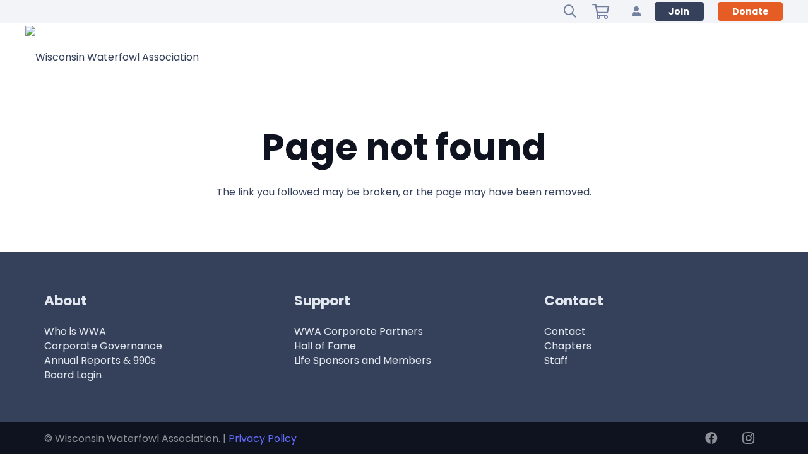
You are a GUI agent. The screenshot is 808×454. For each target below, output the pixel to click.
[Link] (636, 11)
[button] (570, 11)
